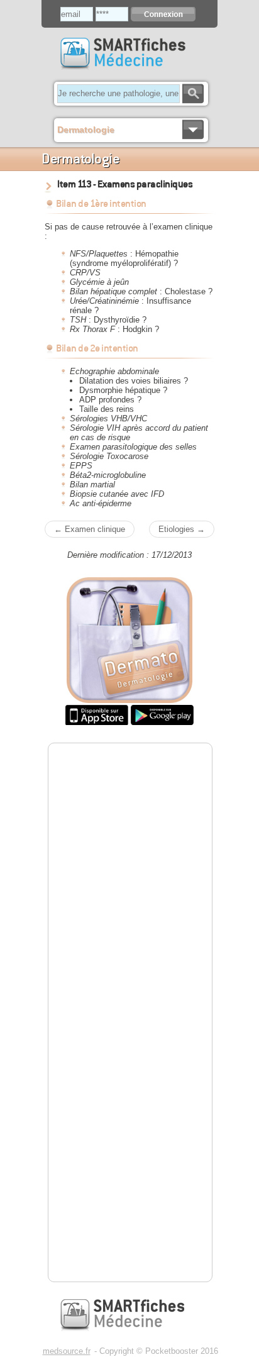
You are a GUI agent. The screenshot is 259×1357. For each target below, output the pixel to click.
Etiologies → (181, 529)
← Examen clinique (89, 529)
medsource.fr (67, 1351)
